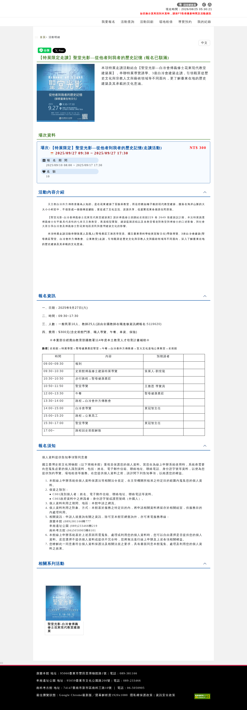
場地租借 (166, 22)
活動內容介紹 (52, 192)
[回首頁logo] (60, 5)
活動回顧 (147, 22)
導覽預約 (185, 22)
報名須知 (47, 445)
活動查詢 (128, 22)
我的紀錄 (204, 22)
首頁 (43, 37)
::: (36, 37)
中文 (204, 43)
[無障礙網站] (203, 699)
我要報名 (108, 22)
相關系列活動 (52, 563)
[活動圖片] (66, 93)
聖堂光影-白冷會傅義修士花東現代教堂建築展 (64, 627)
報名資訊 (47, 296)
